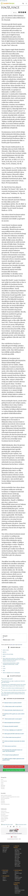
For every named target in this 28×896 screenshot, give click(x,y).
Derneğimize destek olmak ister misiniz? (14, 833)
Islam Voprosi (17, 850)
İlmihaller (3, 802)
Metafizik (3, 785)
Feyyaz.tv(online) (17, 891)
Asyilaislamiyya (17, 854)
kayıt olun (20, 644)
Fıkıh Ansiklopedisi (5, 798)
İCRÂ (4, 666)
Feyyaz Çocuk (17, 880)
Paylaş (15, 12)
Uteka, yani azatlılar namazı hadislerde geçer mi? (13, 688)
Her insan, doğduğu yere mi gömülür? (13, 730)
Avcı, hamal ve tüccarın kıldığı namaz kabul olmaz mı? (14, 690)
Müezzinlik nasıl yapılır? (7, 678)
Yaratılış (2, 788)
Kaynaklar (3, 814)
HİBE (4, 670)
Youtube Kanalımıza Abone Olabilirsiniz (14, 766)
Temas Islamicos (17, 861)
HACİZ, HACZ (6, 650)
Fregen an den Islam (18, 853)
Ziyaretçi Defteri (4, 815)
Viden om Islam (17, 857)
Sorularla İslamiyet (6, 847)
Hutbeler (3, 801)
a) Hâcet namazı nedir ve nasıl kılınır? (13, 706)
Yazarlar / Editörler (5, 812)
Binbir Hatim (5, 850)
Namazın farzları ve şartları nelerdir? (13, 702)
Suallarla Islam (17, 851)
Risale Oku (4, 873)
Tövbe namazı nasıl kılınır (10, 746)
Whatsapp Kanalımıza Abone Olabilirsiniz (14, 770)
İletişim (2, 821)
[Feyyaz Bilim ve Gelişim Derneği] (14, 831)
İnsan (2, 782)
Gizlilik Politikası (4, 818)
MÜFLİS (4, 652)
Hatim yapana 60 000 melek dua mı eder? (14, 733)
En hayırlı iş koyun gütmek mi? (11, 754)
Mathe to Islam (17, 864)
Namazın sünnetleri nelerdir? (11, 726)
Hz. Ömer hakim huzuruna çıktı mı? (12, 737)
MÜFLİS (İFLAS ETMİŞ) (8, 654)
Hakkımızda (3, 811)
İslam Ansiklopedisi (5, 804)
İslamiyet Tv (5, 880)
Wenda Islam (17, 860)
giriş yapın (12, 644)
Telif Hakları (3, 820)
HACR (4, 656)
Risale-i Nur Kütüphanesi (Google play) (18, 873)
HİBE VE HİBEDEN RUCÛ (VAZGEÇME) (11, 672)
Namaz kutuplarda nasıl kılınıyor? (12, 722)
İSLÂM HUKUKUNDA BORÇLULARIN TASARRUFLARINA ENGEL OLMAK (11, 663)
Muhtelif (3, 787)
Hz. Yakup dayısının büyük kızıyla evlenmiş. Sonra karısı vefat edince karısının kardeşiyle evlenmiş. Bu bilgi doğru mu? (13, 694)
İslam (2, 784)
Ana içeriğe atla (3, 0)
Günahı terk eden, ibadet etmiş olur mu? (13, 710)
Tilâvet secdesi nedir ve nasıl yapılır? (13, 718)
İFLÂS (4, 668)
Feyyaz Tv (4, 877)
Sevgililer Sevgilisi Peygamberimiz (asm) (10, 796)
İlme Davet (4, 851)
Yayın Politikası (4, 817)
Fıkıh (2, 779)
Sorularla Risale (5, 871)
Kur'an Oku (16, 885)
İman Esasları (4, 781)
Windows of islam (17, 863)
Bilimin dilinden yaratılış (6, 795)
